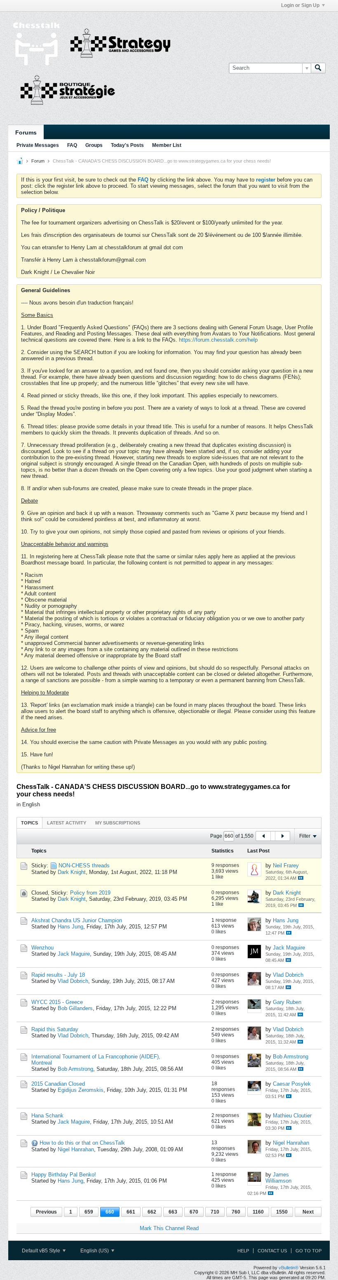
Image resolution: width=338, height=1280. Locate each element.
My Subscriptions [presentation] (117, 822)
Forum (38, 160)
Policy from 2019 (90, 893)
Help (243, 1250)
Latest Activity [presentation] (66, 822)
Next (308, 1212)
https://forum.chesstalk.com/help (218, 340)
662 (152, 1212)
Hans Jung (70, 926)
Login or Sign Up (300, 5)
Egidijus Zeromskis (80, 1090)
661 (131, 1212)
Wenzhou (42, 948)
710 (215, 1212)
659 (88, 1212)
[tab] (29, 822)
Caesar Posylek (292, 1084)
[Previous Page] (263, 836)
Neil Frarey (286, 865)
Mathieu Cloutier (292, 1115)
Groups (94, 145)
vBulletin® (288, 1267)
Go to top (309, 1250)
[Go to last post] (300, 878)
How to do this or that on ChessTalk (82, 1143)
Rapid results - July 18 (58, 975)
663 (173, 1212)
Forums (26, 132)
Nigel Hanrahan (76, 1149)
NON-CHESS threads (84, 865)
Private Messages (37, 145)
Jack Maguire (74, 954)
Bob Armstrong (75, 1069)
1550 (282, 1212)
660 (110, 1212)
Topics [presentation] (29, 822)
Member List (166, 145)
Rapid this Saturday (54, 1029)
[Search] (318, 68)
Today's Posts (127, 145)
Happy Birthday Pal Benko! (63, 1174)
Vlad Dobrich (73, 981)
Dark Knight (72, 872)
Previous (46, 1212)
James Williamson (278, 1177)
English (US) (95, 1251)
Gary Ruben (287, 1002)
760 (236, 1212)
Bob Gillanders (75, 1008)
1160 (258, 1212)
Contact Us (272, 1250)
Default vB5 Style (41, 1251)
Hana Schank (47, 1115)
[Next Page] (282, 836)
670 (194, 1212)
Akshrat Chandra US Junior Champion (76, 920)
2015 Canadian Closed (58, 1084)
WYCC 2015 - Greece (57, 1002)
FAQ (72, 145)
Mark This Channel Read (169, 1228)
